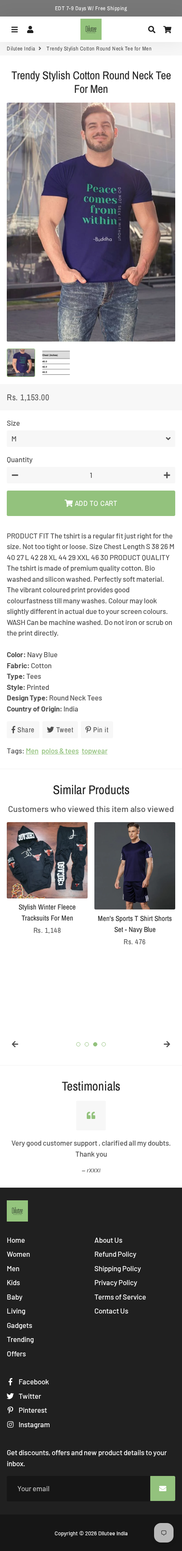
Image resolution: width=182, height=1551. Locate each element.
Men (32, 750)
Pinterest (32, 1410)
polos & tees (60, 750)
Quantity (20, 459)
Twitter (29, 1396)
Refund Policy (115, 1254)
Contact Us (111, 1310)
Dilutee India (21, 48)
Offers (16, 1353)
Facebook (33, 1381)
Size (13, 422)
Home (16, 1240)
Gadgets (19, 1325)
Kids (13, 1282)
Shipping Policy (117, 1268)
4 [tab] (104, 1044)
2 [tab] (87, 1044)
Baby (14, 1296)
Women (18, 1254)
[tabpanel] (47, 879)
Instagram (33, 1424)
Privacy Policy (115, 1282)
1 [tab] (78, 1044)
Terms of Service (120, 1296)
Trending (20, 1339)
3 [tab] (95, 1044)
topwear (95, 750)
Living (16, 1310)
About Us (108, 1240)
